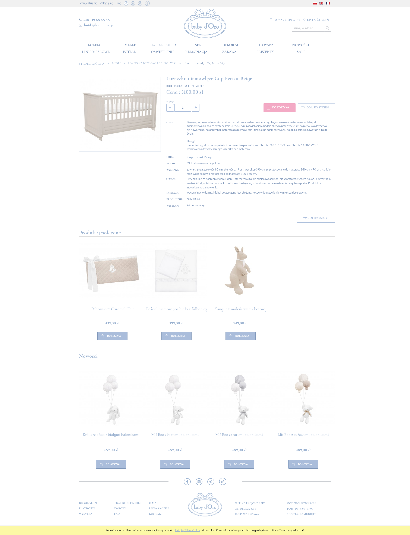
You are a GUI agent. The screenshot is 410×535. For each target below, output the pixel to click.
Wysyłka (85, 514)
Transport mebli (127, 503)
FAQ (117, 514)
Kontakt (156, 514)
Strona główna (93, 64)
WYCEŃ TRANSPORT (316, 218)
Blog (118, 3)
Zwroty (120, 508)
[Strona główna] (205, 22)
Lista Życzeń (159, 508)
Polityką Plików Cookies (187, 530)
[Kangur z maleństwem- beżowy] (175, 275)
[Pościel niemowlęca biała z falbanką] (111, 275)
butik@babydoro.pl (99, 25)
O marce (155, 503)
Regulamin (88, 503)
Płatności (87, 508)
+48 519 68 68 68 (96, 19)
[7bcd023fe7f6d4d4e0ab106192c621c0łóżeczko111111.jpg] (120, 114)
